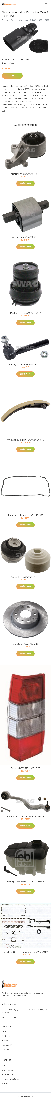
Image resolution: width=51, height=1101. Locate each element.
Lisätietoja (12, 75)
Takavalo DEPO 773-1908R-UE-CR (25, 768)
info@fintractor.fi (9, 1017)
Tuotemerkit (18, 59)
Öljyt (4, 1031)
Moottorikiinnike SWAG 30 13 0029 (25, 313)
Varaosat (6, 1049)
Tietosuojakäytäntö (10, 1079)
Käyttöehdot (7, 1074)
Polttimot (6, 1036)
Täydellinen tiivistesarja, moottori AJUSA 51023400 (25, 952)
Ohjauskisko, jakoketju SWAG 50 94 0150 (25, 440)
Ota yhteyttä (7, 1070)
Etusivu (5, 20)
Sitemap (5, 1083)
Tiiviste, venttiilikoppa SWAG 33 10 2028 (25, 515)
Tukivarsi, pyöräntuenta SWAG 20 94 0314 (25, 816)
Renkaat (5, 1040)
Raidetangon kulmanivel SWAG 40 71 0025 (25, 364)
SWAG (27, 59)
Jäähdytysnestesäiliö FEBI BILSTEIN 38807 (26, 881)
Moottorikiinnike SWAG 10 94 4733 (25, 237)
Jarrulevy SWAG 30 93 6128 (25, 644)
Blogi (4, 1065)
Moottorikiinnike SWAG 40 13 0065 (25, 174)
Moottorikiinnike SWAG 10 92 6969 (25, 577)
